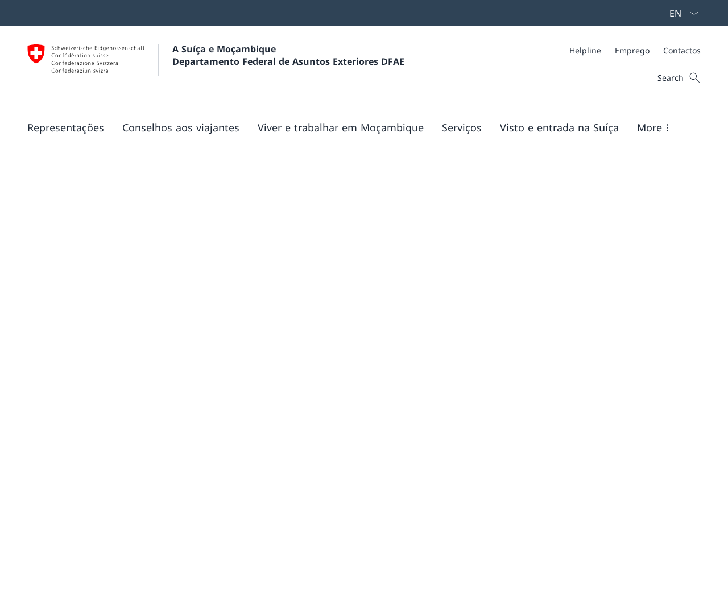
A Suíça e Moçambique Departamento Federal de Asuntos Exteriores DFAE (288, 55)
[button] (65, 127)
